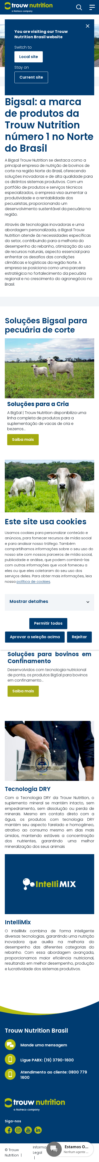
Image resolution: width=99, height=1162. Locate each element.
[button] (79, 7)
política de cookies (33, 581)
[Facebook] (8, 1130)
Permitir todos (48, 623)
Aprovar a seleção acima (35, 637)
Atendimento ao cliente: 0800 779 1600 (53, 1075)
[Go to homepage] (29, 7)
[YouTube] (28, 1130)
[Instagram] (18, 1130)
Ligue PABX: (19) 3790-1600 (47, 1060)
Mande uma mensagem (43, 1045)
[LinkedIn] (38, 1130)
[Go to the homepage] (35, 1104)
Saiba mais (23, 439)
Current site (31, 77)
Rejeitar (79, 637)
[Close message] (87, 26)
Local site (28, 56)
